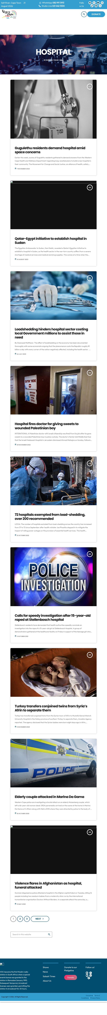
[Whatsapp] (100, 5)
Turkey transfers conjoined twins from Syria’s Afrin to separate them (51, 708)
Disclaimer (89, 996)
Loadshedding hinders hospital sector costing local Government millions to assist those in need (51, 333)
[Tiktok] (92, 5)
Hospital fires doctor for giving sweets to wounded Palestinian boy (47, 426)
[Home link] (9, 14)
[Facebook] (89, 2)
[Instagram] (102, 2)
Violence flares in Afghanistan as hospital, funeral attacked (48, 885)
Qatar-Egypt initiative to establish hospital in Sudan (51, 240)
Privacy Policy (95, 998)
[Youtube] (98, 2)
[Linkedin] (96, 5)
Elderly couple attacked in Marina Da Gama (49, 797)
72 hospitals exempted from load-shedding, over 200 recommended (50, 516)
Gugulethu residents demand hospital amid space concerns (50, 150)
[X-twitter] (94, 2)
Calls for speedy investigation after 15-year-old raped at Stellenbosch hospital (53, 617)
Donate (96, 14)
